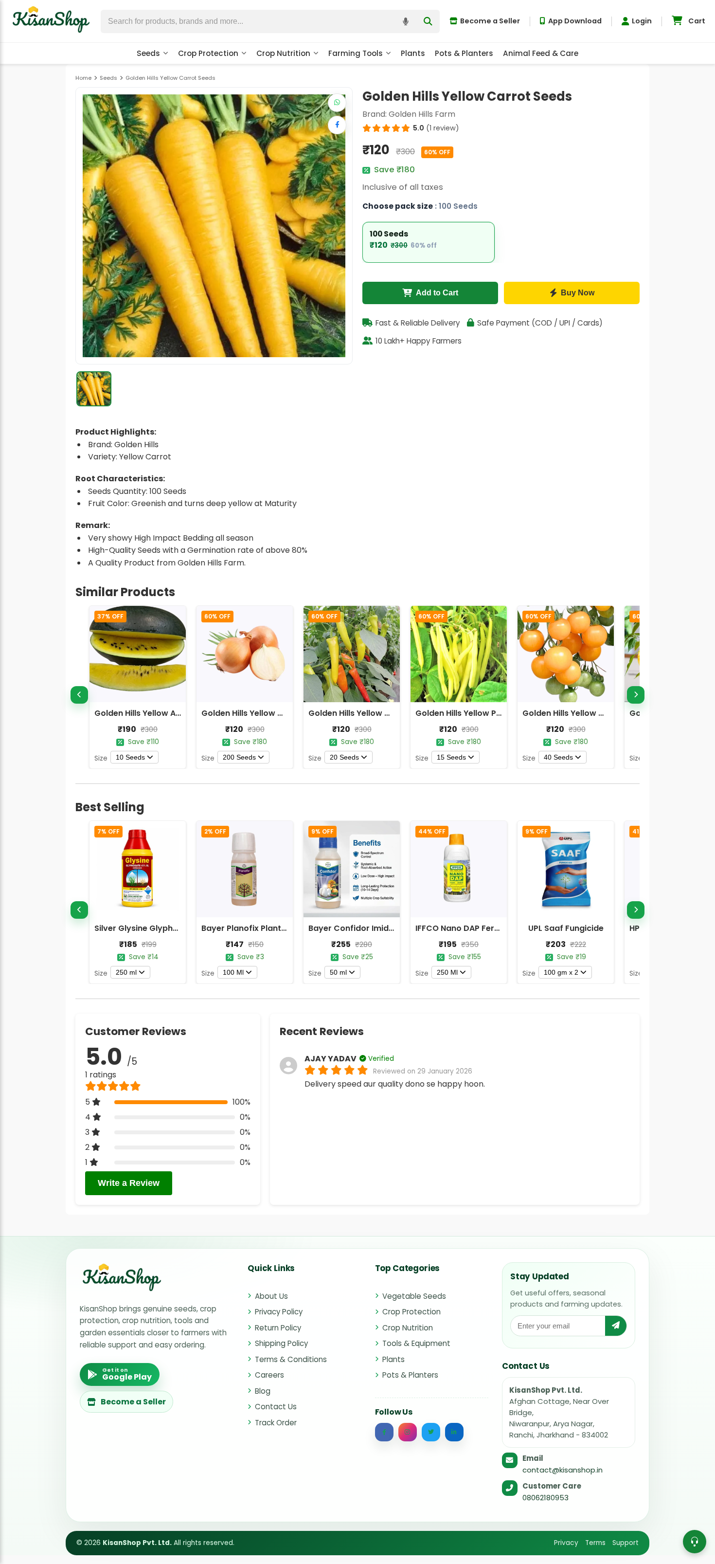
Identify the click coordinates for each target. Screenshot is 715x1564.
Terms (595, 1542)
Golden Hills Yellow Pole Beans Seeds (488, 713)
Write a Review (129, 1183)
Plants (413, 53)
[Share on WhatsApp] (337, 102)
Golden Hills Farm (422, 114)
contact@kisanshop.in (562, 1470)
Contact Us (276, 1406)
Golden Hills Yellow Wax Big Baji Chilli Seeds (393, 713)
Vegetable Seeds (414, 1296)
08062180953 (545, 1497)
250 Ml (447, 972)
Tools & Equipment (416, 1343)
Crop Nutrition (283, 53)
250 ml (126, 972)
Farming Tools (355, 53)
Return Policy (278, 1328)
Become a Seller (490, 21)
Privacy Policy (279, 1312)
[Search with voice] (405, 21)
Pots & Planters (464, 53)
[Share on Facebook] (337, 125)
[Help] (694, 1541)
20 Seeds (344, 757)
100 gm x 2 (561, 972)
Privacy (566, 1542)
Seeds (148, 53)
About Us (271, 1296)
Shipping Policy (281, 1343)
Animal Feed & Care (540, 53)
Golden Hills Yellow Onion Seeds (264, 713)
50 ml (338, 972)
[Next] (635, 695)
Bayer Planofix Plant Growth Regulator (278, 928)
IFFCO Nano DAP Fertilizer (465, 928)
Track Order (276, 1423)
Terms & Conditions (291, 1359)
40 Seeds (558, 757)
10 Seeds (130, 757)
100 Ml (233, 972)
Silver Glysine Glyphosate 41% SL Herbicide (179, 928)
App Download (575, 21)
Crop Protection (208, 53)
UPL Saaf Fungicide (566, 928)
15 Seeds (451, 757)
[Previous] (79, 695)
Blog (262, 1391)
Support (625, 1542)
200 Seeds (239, 757)
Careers (269, 1375)
